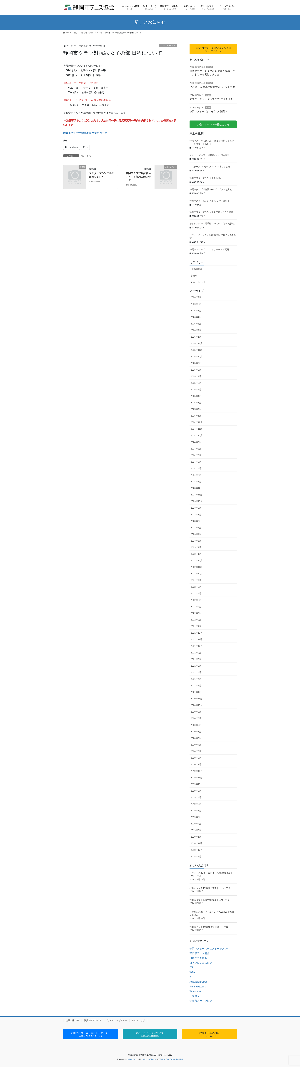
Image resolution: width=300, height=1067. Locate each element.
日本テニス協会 (198, 958)
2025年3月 (196, 402)
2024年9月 (196, 442)
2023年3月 (196, 541)
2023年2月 (196, 547)
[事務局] (74, 172)
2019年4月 (196, 823)
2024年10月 (196, 435)
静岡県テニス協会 (200, 953)
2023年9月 (196, 508)
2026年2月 (196, 330)
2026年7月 (196, 297)
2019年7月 (196, 804)
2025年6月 (196, 383)
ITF (191, 967)
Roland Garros (198, 986)
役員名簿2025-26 (92, 1020)
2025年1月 (196, 415)
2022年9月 (196, 580)
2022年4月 (196, 606)
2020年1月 (196, 764)
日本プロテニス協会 (201, 963)
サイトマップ (138, 1020)
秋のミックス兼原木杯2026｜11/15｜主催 (210, 888)
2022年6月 (196, 593)
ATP (192, 977)
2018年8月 (196, 856)
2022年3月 (196, 613)
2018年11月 (196, 843)
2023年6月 (196, 521)
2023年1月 (196, 554)
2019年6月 (196, 810)
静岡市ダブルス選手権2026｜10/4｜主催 (210, 900)
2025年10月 (196, 356)
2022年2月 (196, 619)
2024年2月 (196, 475)
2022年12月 (196, 560)
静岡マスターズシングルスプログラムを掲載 (211, 212)
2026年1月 (196, 337)
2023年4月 (196, 534)
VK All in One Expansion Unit (170, 1059)
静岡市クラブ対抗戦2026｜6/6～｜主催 (209, 927)
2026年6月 (196, 304)
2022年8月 (196, 587)
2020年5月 (196, 738)
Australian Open (199, 981)
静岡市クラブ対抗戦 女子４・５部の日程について (138, 177)
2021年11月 (196, 639)
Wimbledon (196, 991)
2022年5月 (196, 600)
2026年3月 (196, 323)
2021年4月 (196, 679)
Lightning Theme (149, 1059)
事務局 (209, 67)
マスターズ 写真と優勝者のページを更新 (212, 86)
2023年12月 (196, 488)
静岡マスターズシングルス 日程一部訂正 (210, 201)
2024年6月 (196, 455)
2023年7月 (196, 514)
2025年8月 (196, 370)
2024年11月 (196, 429)
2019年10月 (196, 784)
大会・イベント (168, 45)
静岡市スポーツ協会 (201, 1000)
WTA (192, 972)
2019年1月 (196, 837)
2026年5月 (196, 310)
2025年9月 (196, 363)
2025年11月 (196, 350)
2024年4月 (196, 468)
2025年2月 (196, 409)
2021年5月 (196, 672)
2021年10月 (196, 646)
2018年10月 (196, 850)
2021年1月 (196, 692)
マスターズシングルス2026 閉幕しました (213, 99)
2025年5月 (196, 389)
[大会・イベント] (166, 172)
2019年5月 (196, 817)
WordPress (132, 1059)
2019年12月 (196, 771)
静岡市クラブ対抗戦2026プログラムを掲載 (211, 189)
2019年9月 (196, 791)
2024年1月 (196, 481)
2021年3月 (196, 685)
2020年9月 (196, 711)
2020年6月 (196, 731)
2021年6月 (196, 666)
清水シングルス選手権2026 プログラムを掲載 (212, 223)
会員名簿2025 (72, 1020)
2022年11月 (196, 567)
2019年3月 (196, 830)
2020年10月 (196, 705)
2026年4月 (196, 317)
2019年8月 (196, 797)
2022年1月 (196, 626)
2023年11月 (196, 494)
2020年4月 (196, 744)
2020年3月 (196, 751)
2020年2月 (196, 758)
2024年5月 (196, 462)
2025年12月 (196, 343)
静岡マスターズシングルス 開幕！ (209, 111)
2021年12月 (196, 633)
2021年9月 (196, 652)
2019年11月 (196, 777)
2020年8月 (196, 718)
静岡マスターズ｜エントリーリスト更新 (209, 249)
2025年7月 (196, 376)
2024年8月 (196, 448)
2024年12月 (196, 422)
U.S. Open (195, 996)
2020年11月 (196, 698)
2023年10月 (196, 501)
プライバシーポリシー (116, 1020)
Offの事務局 (196, 269)
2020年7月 (196, 725)
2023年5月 (196, 527)
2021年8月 (196, 659)
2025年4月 (196, 396)
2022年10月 (196, 573)
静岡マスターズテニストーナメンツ (210, 948)
